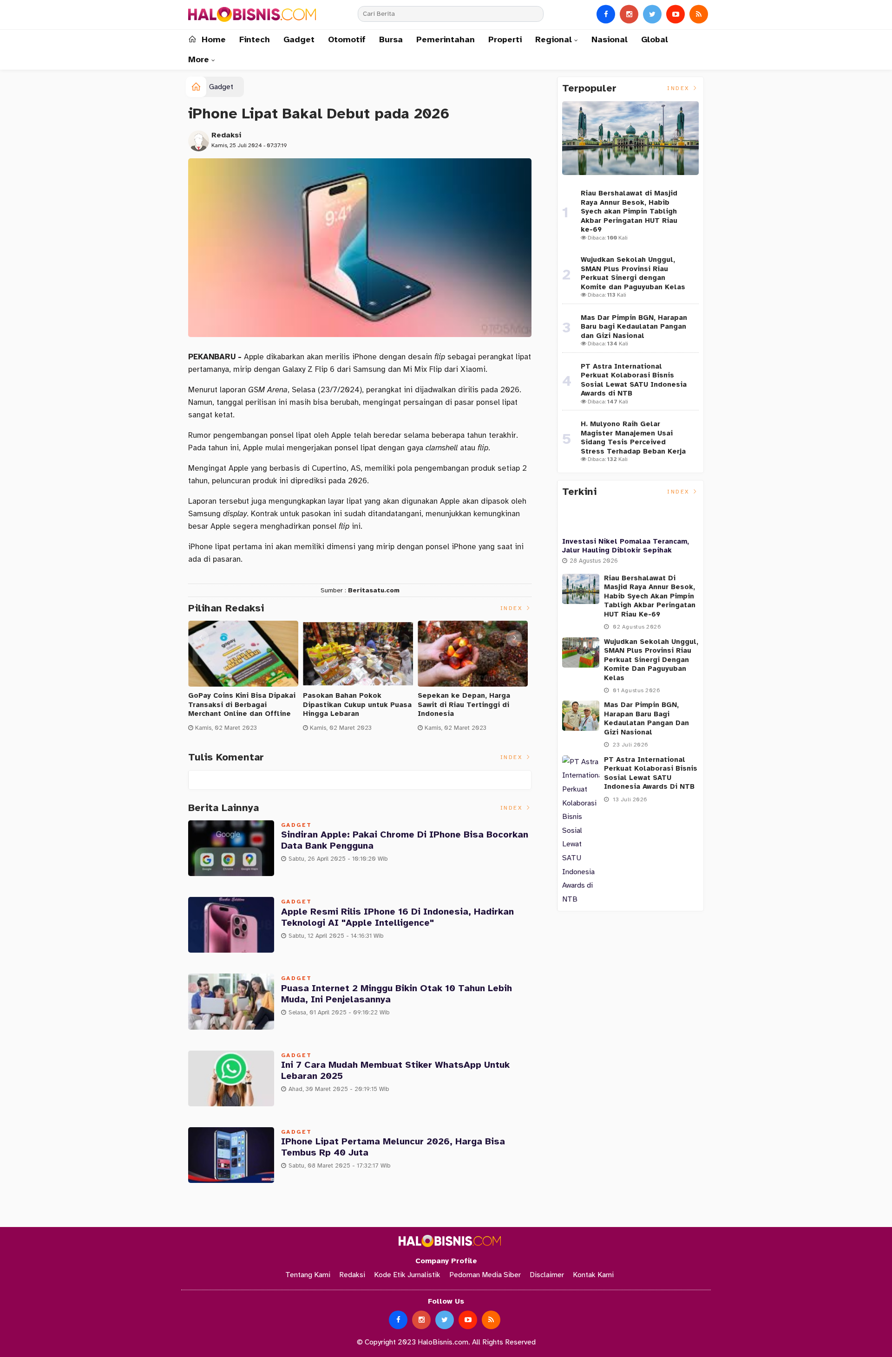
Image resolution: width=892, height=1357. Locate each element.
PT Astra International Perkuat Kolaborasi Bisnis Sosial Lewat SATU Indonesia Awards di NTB (634, 380)
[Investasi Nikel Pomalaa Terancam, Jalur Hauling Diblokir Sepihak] (630, 518)
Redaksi (226, 135)
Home (212, 39)
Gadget (299, 39)
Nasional (609, 39)
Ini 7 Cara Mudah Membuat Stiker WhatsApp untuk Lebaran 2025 (395, 1070)
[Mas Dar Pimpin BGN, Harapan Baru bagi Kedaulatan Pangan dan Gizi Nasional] (580, 716)
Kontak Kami (593, 1274)
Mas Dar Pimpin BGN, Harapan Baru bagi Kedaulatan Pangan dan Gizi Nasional (634, 326)
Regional (553, 39)
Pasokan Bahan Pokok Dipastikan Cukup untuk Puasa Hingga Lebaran (357, 704)
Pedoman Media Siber (485, 1274)
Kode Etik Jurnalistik (407, 1274)
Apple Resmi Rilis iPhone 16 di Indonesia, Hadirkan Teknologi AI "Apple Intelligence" (397, 917)
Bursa (391, 39)
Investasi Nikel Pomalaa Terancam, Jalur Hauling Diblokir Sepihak (625, 546)
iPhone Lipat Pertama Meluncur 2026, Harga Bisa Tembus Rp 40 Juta (393, 1147)
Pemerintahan (445, 39)
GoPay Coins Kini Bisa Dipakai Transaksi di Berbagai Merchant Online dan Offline (241, 704)
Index (512, 608)
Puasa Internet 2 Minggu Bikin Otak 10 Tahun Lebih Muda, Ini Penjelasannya (396, 993)
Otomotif (347, 39)
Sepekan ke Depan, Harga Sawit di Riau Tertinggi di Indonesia (464, 704)
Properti (505, 39)
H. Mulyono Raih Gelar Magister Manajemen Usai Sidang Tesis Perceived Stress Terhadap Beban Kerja (633, 437)
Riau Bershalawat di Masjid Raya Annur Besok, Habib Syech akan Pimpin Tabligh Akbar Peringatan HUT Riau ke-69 (629, 211)
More (198, 59)
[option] (245, 680)
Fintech (254, 39)
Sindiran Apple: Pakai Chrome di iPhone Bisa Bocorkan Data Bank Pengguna (404, 840)
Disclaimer (547, 1274)
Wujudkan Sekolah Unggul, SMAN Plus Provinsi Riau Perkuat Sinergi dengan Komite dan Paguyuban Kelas (633, 273)
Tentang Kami (307, 1274)
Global (654, 39)
